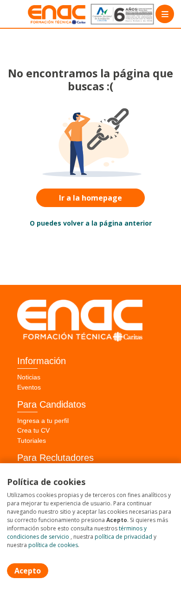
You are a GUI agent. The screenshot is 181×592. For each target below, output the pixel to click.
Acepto (27, 571)
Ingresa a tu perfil (43, 420)
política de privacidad (123, 537)
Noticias (28, 377)
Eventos (29, 387)
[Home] (40, 14)
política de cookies (53, 545)
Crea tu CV (33, 430)
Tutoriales (31, 440)
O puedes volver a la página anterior (91, 223)
